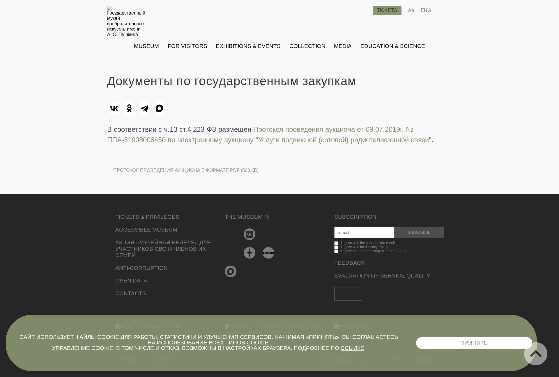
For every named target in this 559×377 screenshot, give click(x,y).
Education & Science (392, 46)
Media (343, 46)
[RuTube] (269, 253)
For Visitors (187, 46)
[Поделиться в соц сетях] (444, 10)
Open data (131, 281)
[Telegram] (144, 108)
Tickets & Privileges (147, 217)
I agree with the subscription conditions (371, 243)
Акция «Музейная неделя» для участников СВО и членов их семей (163, 248)
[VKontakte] (250, 234)
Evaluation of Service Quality (382, 276)
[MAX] (160, 108)
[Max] (231, 271)
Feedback (349, 263)
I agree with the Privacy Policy (364, 247)
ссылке (352, 348)
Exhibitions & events (248, 46)
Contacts (130, 293)
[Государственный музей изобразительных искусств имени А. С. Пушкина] (126, 34)
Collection (307, 46)
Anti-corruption (141, 268)
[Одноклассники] (129, 108)
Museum (146, 46)
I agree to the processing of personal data (373, 251)
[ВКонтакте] (114, 108)
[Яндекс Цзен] (250, 253)
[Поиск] (363, 10)
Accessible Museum (146, 230)
